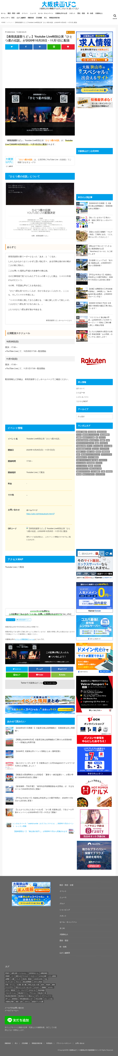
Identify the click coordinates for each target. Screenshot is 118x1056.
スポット (72, 13)
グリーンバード (106, 454)
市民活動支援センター (84, 449)
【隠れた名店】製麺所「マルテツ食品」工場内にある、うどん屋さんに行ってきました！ (100, 234)
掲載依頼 (31, 17)
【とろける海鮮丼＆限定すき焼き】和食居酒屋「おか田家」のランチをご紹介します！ (100, 334)
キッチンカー (100, 474)
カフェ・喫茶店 (93, 457)
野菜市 (98, 452)
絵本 (78, 454)
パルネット (103, 460)
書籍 (96, 443)
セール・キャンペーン (45, 13)
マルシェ (102, 437)
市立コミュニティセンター (85, 443)
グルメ (62, 903)
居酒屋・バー (81, 452)
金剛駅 (79, 437)
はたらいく (80, 388)
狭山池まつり (94, 440)
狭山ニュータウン (88, 474)
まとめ (62, 928)
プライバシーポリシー (63, 1043)
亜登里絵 (109, 471)
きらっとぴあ (81, 463)
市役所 (90, 466)
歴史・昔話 (81, 13)
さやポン (97, 466)
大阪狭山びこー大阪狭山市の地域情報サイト (84, 1050)
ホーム (3, 13)
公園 (103, 471)
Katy (107, 440)
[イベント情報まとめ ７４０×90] (40, 702)
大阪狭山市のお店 (61, 13)
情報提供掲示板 (54, 17)
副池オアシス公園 (88, 437)
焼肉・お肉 (90, 452)
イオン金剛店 (95, 471)
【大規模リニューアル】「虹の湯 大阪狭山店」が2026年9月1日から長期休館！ (100, 263)
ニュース (33, 13)
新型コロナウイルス (83, 471)
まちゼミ (95, 449)
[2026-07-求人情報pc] (94, 60)
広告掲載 (39, 17)
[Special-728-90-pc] (40, 712)
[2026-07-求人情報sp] (31, 892)
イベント (25, 13)
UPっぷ (89, 446)
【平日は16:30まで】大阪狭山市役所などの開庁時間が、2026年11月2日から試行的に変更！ (100, 277)
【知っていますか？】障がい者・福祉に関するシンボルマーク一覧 (100, 220)
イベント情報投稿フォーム (24, 639)
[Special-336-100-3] (31, 904)
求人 (45, 17)
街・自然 (90, 13)
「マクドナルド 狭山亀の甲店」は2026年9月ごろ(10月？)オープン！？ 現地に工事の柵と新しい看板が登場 (99, 321)
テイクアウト (104, 449)
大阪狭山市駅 (81, 446)
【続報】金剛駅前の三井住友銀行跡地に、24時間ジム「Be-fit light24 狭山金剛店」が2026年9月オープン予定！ (100, 292)
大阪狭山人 (99, 13)
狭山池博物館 (105, 435)
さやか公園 (108, 446)
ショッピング (65, 909)
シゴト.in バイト (82, 397)
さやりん (99, 463)
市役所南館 (90, 463)
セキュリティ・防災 (8, 17)
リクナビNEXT (82, 401)
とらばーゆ (80, 392)
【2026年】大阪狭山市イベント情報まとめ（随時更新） (38, 751)
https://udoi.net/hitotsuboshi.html (39, 513)
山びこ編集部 (21, 17)
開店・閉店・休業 (14, 13)
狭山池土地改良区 (82, 440)
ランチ (79, 435)
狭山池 (79, 474)
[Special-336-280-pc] (94, 92)
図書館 (102, 440)
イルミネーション (82, 469)
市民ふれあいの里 (95, 469)
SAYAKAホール (81, 457)
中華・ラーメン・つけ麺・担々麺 (87, 460)
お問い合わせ (79, 1043)
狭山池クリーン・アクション (91, 454)
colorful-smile (101, 432)
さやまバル (103, 443)
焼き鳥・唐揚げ (82, 432)
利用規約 (49, 1043)
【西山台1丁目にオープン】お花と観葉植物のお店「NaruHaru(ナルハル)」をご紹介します (100, 250)
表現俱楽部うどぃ (24, 620)
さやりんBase (98, 446)
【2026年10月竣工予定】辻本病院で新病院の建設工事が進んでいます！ (100, 305)
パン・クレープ (82, 466)
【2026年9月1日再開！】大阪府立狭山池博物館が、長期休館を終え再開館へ (100, 206)
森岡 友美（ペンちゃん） (91, 435)
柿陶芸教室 (105, 452)
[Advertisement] (40, 68)
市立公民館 (91, 432)
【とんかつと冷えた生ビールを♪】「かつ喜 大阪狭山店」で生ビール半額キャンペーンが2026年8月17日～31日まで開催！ (44, 811)
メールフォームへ (12, 1010)
